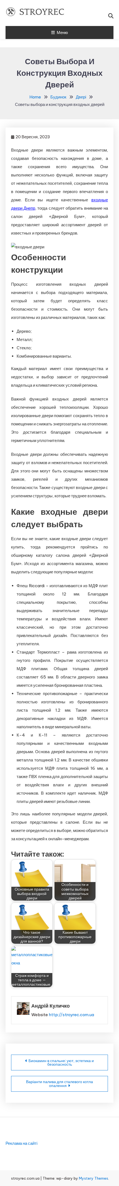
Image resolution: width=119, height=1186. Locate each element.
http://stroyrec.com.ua (71, 1014)
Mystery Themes (93, 1178)
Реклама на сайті (21, 1143)
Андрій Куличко (50, 1006)
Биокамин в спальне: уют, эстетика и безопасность (61, 1062)
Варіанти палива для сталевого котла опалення (59, 1083)
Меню (62, 32)
